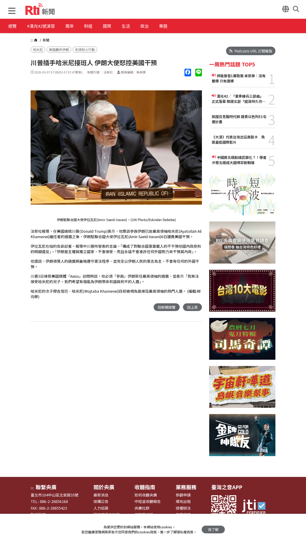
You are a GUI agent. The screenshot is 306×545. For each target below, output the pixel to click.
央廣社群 (141, 508)
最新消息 (100, 495)
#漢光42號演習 (41, 26)
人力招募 (100, 508)
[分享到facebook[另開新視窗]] (187, 72)
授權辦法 (183, 508)
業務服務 (186, 487)
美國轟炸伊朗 (59, 49)
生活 (126, 26)
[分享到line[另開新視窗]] (198, 72)
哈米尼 (38, 49)
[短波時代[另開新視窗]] (242, 197)
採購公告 (100, 501)
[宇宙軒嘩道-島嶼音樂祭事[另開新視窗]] (242, 390)
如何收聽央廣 (145, 495)
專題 (163, 26)
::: (32, 39)
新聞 (45, 39)
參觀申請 (183, 495)
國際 (107, 26)
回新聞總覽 (166, 307)
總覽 (12, 26)
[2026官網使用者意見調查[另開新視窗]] (242, 245)
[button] (12, 11)
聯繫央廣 (46, 487)
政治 (144, 26)
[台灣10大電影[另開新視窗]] (242, 294)
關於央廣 (103, 487)
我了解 (213, 529)
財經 (88, 26)
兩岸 (69, 26)
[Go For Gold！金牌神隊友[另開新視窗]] (242, 438)
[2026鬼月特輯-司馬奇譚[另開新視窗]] (242, 342)
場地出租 (183, 501)
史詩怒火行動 (85, 49)
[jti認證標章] (256, 508)
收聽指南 (144, 487)
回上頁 (192, 307)
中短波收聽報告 (147, 501)
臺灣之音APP (226, 487)
